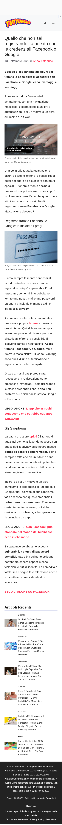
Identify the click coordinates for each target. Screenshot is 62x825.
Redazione (22, 819)
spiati (33, 436)
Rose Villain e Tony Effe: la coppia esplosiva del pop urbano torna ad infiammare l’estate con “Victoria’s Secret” (30, 673)
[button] (45, 23)
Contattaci (51, 798)
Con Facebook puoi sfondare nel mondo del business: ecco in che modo (29, 532)
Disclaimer (51, 819)
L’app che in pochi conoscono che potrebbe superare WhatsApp (29, 413)
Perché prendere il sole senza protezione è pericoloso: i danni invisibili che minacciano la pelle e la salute (30, 698)
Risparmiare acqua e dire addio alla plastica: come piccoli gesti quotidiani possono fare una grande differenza (31, 648)
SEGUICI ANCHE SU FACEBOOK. (28, 591)
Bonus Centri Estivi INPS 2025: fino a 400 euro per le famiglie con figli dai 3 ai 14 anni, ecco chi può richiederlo (31, 748)
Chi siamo (10, 819)
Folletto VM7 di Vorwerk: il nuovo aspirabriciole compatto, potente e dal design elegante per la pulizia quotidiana (31, 723)
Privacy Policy (37, 819)
